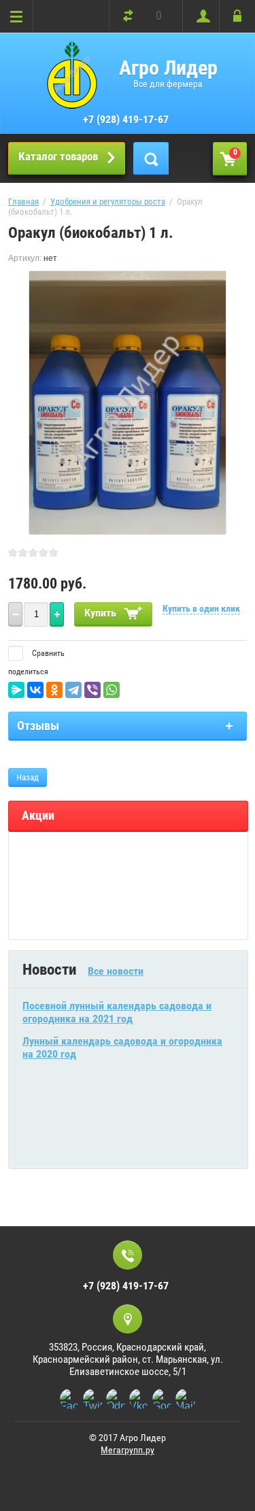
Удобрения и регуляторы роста (107, 201)
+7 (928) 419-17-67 (126, 119)
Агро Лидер (168, 68)
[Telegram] (73, 690)
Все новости (115, 971)
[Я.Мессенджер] (16, 690)
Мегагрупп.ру (127, 1449)
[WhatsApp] (111, 690)
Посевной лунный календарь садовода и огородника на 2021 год (116, 1012)
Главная (23, 201)
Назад (27, 777)
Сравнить (47, 653)
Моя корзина (235, 152)
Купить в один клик (201, 608)
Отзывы (38, 725)
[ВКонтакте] (35, 690)
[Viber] (92, 690)
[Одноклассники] (54, 690)
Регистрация (200, 16)
